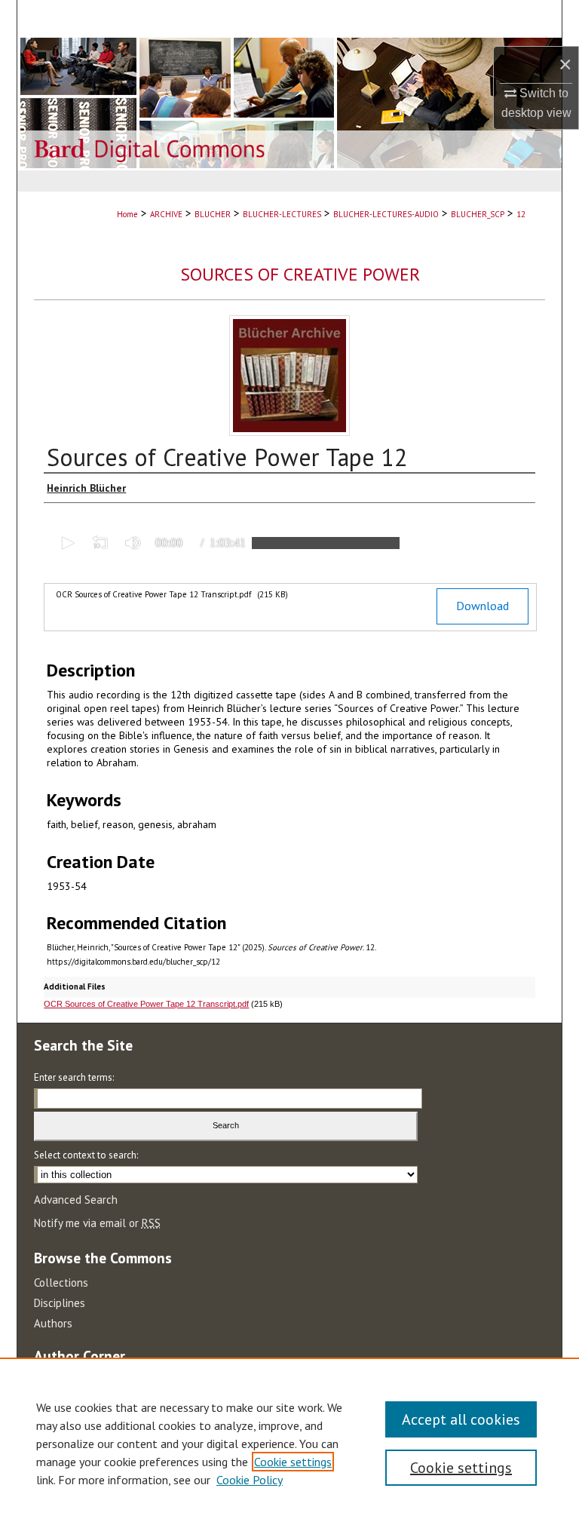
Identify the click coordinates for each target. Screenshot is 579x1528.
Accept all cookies (461, 1419)
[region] (289, 1443)
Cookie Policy (249, 1479)
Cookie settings (293, 1461)
